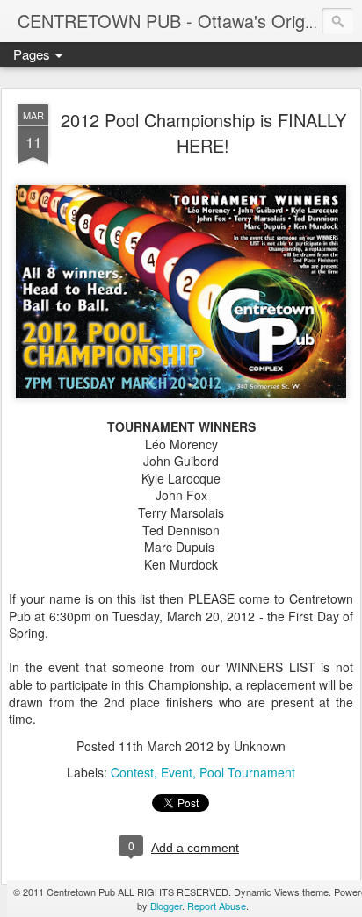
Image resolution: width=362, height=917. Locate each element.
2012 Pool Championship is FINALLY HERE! (203, 132)
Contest (132, 772)
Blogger (166, 906)
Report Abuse (216, 906)
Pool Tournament (247, 772)
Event (176, 772)
